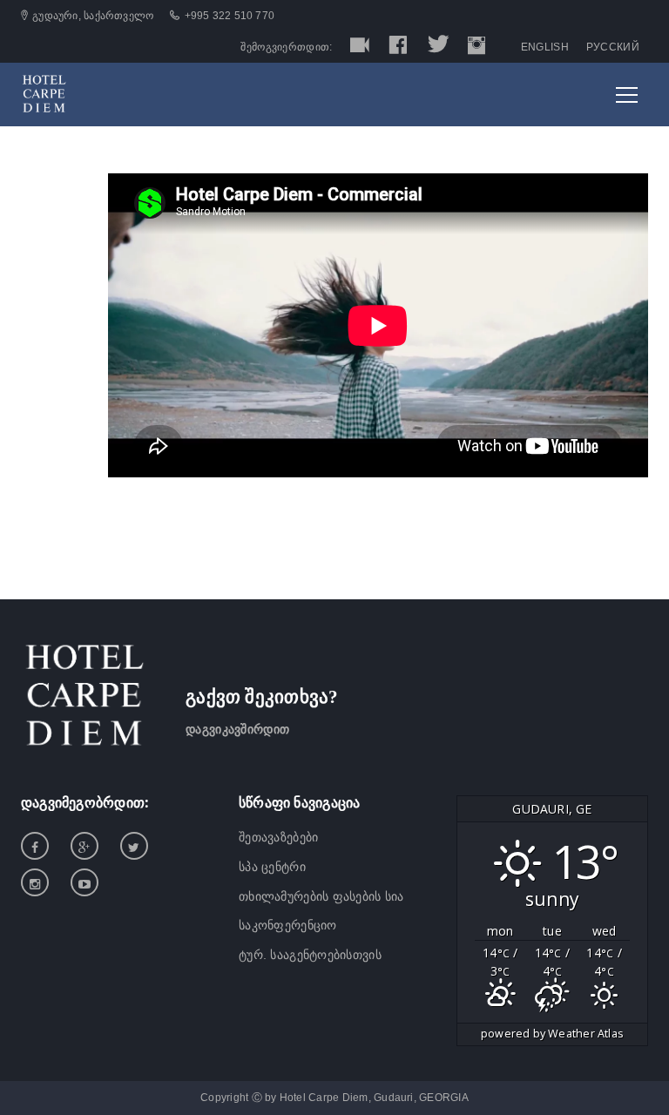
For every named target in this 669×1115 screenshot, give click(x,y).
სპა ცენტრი (272, 867)
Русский (612, 47)
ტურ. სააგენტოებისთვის (310, 955)
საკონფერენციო (288, 925)
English (545, 47)
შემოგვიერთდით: (286, 47)
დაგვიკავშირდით (237, 728)
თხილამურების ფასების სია (321, 896)
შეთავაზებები (278, 837)
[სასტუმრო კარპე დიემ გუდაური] (44, 92)
